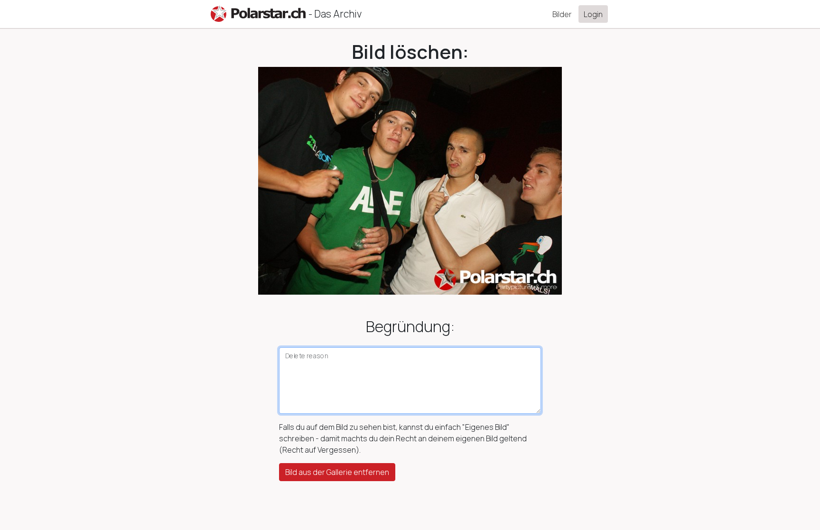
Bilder (562, 14)
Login (593, 14)
